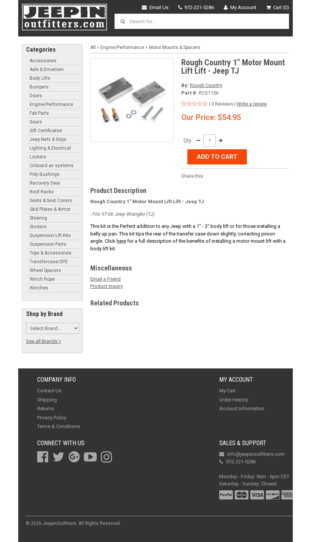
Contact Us (49, 390)
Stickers (38, 226)
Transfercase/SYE (49, 261)
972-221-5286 (199, 7)
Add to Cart (217, 156)
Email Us (158, 7)
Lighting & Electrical (50, 148)
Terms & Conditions (58, 426)
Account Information (241, 408)
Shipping (47, 400)
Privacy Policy (51, 417)
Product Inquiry (106, 286)
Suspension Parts (48, 244)
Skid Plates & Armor (50, 209)
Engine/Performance (51, 104)
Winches (39, 288)
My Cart (227, 390)
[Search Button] (124, 21)
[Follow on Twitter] (58, 456)
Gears (36, 122)
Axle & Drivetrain (47, 69)
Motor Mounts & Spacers (174, 47)
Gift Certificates (46, 130)
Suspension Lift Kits (50, 235)
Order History (233, 400)
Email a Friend (105, 279)
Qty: (188, 140)
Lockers (38, 157)
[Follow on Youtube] (90, 456)
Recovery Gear (45, 183)
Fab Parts (39, 113)
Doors (36, 95)
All (93, 47)
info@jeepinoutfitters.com (255, 454)
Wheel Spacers (45, 270)
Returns (45, 408)
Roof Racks (42, 191)
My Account (243, 7)
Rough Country (206, 85)
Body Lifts (40, 78)
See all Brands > (43, 341)
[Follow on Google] (74, 456)
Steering (38, 218)
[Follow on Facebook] (42, 456)
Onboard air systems (52, 165)
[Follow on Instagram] (106, 456)
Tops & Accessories (50, 253)
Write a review (252, 104)
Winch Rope (42, 279)
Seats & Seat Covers (51, 200)
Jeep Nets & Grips (48, 139)
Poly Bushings (45, 174)
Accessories (43, 60)
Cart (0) (281, 7)
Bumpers (39, 87)
